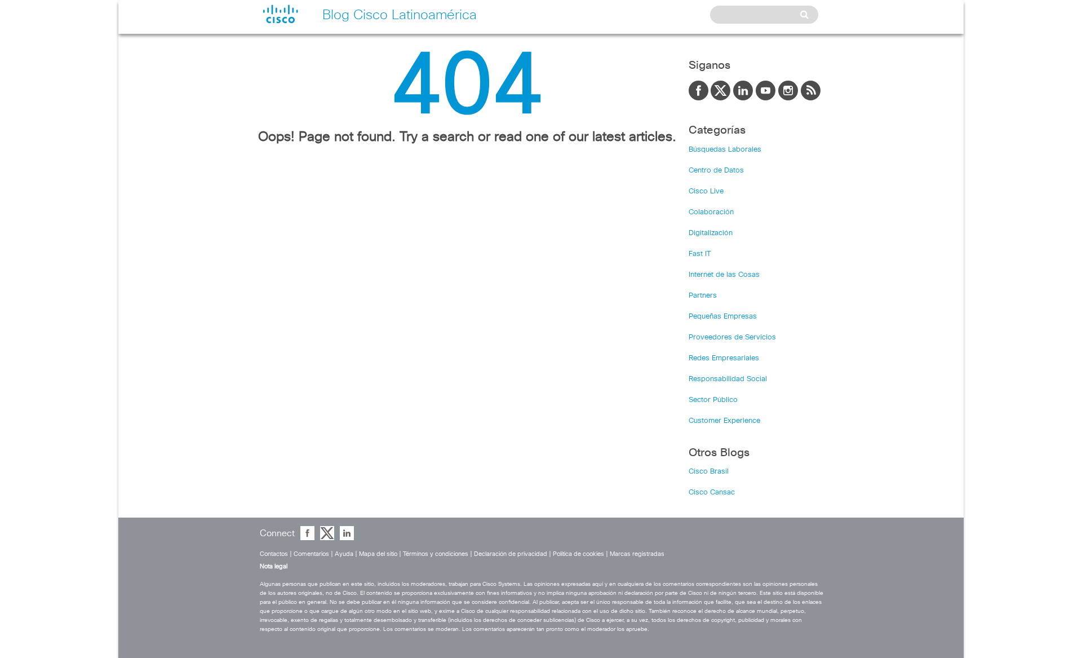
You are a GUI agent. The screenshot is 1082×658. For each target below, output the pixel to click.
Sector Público (713, 400)
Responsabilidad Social (728, 379)
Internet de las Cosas (724, 275)
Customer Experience (724, 421)
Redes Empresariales (724, 358)
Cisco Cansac (712, 492)
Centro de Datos (716, 170)
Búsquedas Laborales (725, 149)
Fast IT (700, 254)
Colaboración (711, 212)
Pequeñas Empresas (723, 316)
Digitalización (711, 233)
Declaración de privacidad (510, 554)
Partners (703, 295)
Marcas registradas (637, 554)
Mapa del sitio (378, 554)
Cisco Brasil (709, 471)
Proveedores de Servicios (732, 337)
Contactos (274, 554)
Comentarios (311, 554)
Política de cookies (578, 554)
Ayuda (344, 554)
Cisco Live (706, 191)
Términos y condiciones (435, 554)
